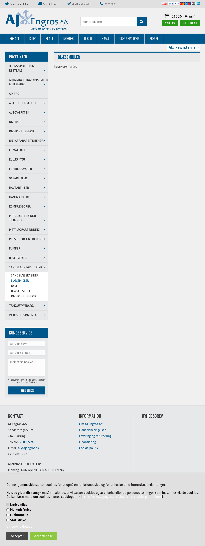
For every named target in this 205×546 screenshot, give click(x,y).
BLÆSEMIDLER (20, 280)
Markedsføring (20, 509)
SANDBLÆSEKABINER (24, 275)
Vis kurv (170, 23)
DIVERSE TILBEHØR (23, 296)
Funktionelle (19, 515)
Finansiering (87, 442)
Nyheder (68, 38)
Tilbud (88, 38)
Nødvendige (18, 504)
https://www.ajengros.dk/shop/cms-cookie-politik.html (122, 496)
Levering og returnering (95, 436)
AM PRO (14, 93)
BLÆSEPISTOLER (21, 291)
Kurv (32, 38)
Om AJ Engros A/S (91, 424)
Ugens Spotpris (130, 38)
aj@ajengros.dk (28, 448)
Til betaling (190, 23)
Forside (14, 38)
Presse (154, 38)
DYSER (15, 285)
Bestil (49, 38)
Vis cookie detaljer (20, 526)
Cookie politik (88, 448)
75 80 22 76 (110, 4)
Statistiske (18, 520)
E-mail (106, 38)
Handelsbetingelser (92, 430)
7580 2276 (27, 442)
